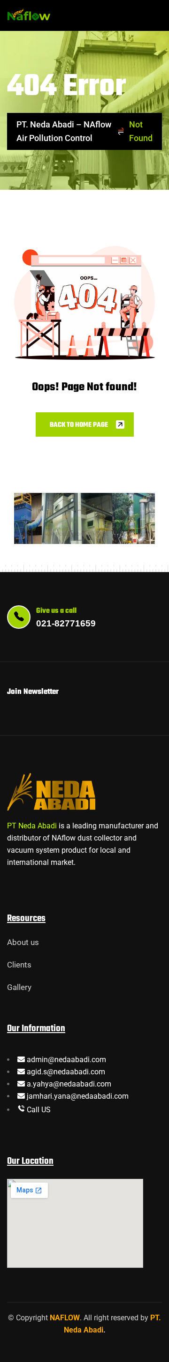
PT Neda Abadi (32, 825)
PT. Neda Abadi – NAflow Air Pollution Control (63, 131)
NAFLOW (65, 1317)
